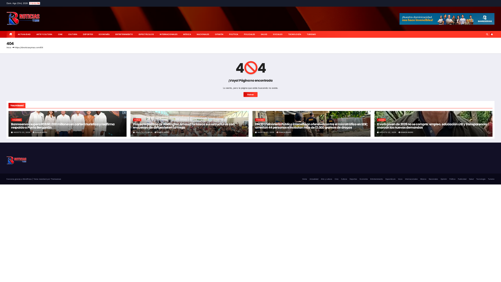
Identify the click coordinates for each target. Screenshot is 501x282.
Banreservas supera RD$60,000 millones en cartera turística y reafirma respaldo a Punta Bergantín (63, 126)
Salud (264, 34)
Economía (104, 34)
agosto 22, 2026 (388, 132)
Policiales (249, 34)
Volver (250, 94)
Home (304, 179)
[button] (487, 34)
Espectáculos (146, 34)
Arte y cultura (44, 34)
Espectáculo (391, 179)
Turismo (311, 34)
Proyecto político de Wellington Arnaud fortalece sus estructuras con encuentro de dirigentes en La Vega (183, 126)
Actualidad (24, 34)
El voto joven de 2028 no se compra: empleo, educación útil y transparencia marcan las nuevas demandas (432, 126)
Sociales (277, 34)
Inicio (9, 47)
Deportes (88, 34)
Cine (60, 34)
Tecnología (294, 34)
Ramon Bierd (41, 132)
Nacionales (203, 34)
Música (187, 34)
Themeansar (56, 179)
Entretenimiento (124, 34)
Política (233, 34)
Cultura (72, 34)
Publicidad (462, 179)
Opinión (219, 34)
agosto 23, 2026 (22, 132)
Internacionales (169, 34)
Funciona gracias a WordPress (19, 179)
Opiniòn (381, 120)
